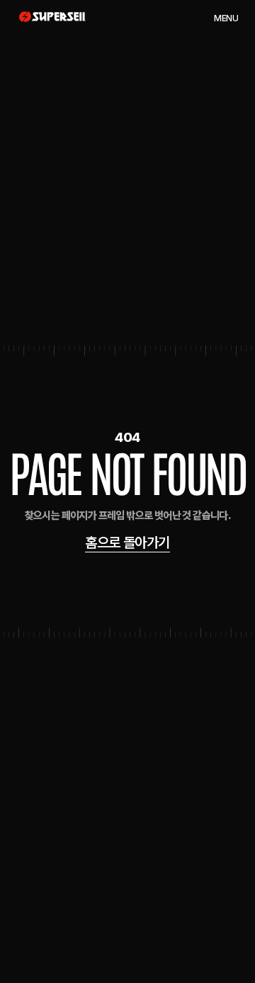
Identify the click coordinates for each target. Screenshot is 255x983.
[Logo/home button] (52, 16)
